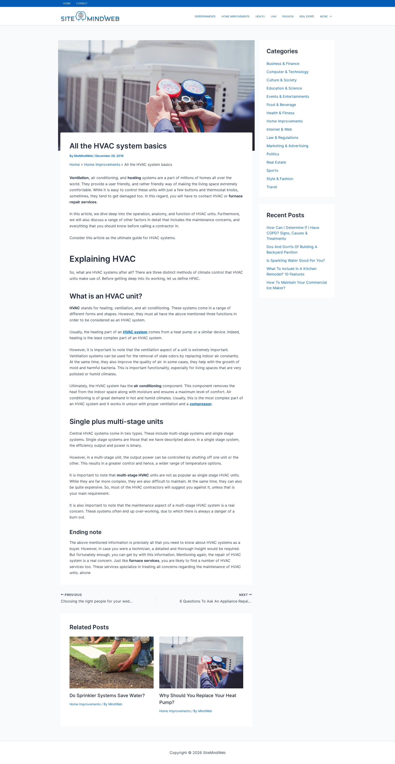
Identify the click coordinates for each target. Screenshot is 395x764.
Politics (273, 154)
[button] (330, 16)
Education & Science (284, 88)
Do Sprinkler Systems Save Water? (107, 695)
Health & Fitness (280, 113)
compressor (200, 404)
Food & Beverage (281, 104)
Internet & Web (279, 129)
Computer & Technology (288, 71)
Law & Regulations (282, 137)
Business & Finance (283, 63)
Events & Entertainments (288, 96)
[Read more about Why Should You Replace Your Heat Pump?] (201, 662)
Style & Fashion (280, 178)
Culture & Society (282, 80)
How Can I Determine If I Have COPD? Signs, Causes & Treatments (293, 233)
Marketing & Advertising (287, 145)
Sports (272, 170)
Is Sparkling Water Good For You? (296, 260)
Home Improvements (85, 704)
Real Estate (276, 162)
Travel (272, 187)
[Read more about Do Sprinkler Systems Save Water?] (111, 662)
